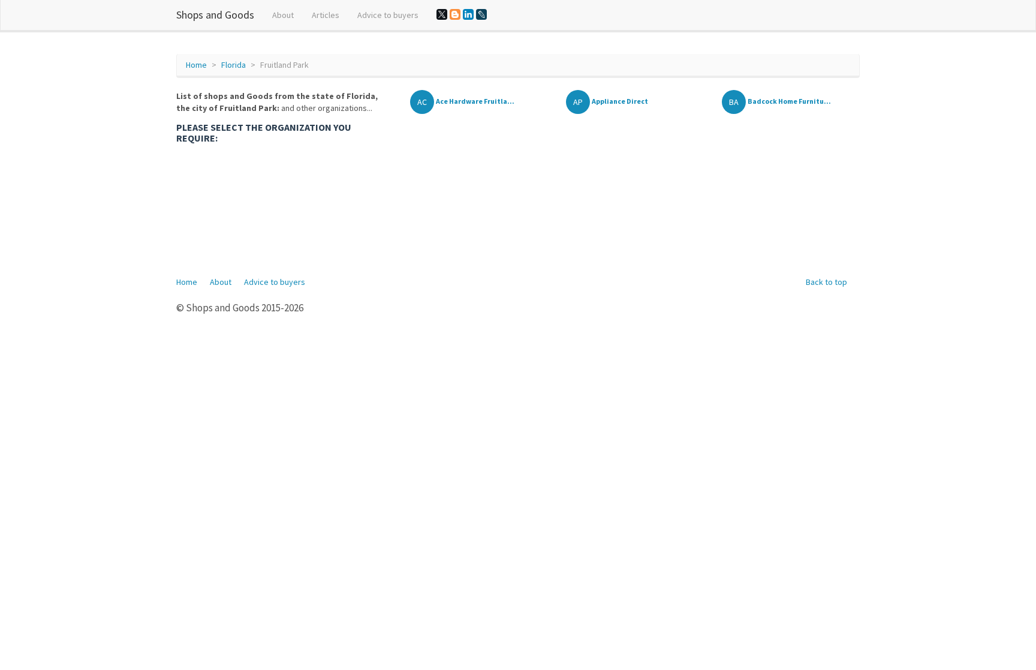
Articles (325, 15)
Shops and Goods (215, 15)
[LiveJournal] (481, 14)
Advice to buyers (387, 15)
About (283, 15)
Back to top (826, 282)
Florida (233, 64)
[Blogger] (455, 14)
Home (196, 64)
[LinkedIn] (468, 14)
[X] (441, 14)
